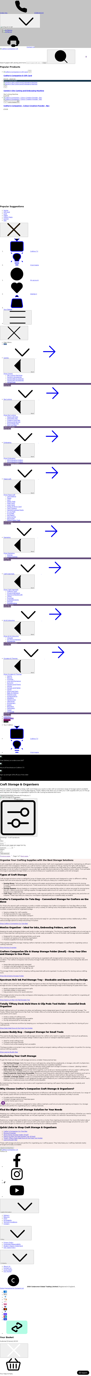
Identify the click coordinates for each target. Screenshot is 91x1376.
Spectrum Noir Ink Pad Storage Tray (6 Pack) (19, 1136)
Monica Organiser (10, 1133)
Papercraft (8, 479)
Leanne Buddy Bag (10, 1140)
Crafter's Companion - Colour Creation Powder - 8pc (26, 106)
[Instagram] (17, 1180)
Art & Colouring (9, 620)
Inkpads (10, 638)
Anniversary (11, 703)
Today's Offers (9, 718)
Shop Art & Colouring (11, 636)
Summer (10, 679)
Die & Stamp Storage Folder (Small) (16, 1135)
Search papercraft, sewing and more (13, 63)
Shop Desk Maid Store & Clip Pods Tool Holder (16, 1028)
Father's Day (11, 700)
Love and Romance (14, 681)
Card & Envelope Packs (15, 510)
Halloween (11, 708)
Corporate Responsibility (12, 1244)
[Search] (61, 57)
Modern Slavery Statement (13, 1246)
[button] (86, 57)
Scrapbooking (12, 603)
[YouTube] (17, 1196)
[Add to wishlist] (29, 71)
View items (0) (5, 853)
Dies (5, 220)
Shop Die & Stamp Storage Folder (12, 976)
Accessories (11, 641)
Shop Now (7, 385)
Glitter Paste (8, 217)
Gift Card (7, 212)
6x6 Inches (11, 518)
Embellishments (13, 600)
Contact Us (30, 47)
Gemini (6, 219)
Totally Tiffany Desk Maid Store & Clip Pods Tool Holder (23, 1138)
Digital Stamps (12, 556)
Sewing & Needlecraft (15, 595)
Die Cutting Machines (14, 375)
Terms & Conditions (10, 1222)
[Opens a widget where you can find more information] (83, 1373)
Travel (9, 710)
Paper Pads (11, 501)
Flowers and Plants (14, 684)
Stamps (9, 555)
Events (6, 722)
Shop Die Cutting (10, 415)
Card (5, 214)
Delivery (6, 1215)
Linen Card (11, 505)
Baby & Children (13, 693)
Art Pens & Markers (14, 639)
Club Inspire (8, 1270)
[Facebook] (17, 1166)
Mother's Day (11, 695)
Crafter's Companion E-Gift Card (18, 76)
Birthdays (10, 706)
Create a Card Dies (13, 420)
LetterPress (11, 382)
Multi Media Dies (13, 424)
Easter (9, 705)
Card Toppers (12, 508)
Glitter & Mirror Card (14, 507)
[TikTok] (5, 1183)
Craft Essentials (9, 574)
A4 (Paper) (11, 515)
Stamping (7, 537)
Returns (6, 1217)
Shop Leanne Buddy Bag (9, 1052)
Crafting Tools (12, 591)
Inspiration (7, 717)
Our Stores (7, 1271)
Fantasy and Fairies (13, 688)
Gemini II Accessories (14, 377)
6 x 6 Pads (10, 513)
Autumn (10, 683)
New (5, 344)
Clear (44, 63)
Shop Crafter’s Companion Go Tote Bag (14, 923)
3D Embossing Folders (15, 462)
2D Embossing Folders (15, 460)
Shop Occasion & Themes (13, 674)
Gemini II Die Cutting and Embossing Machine (24, 91)
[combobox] (34, 63)
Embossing (8, 442)
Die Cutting (8, 399)
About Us (7, 1266)
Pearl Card (11, 503)
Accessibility (8, 1220)
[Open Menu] (18, 317)
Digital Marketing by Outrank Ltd (12, 1288)
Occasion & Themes (11, 658)
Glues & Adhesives (13, 593)
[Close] (14, 230)
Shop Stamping (9, 553)
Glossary (7, 1224)
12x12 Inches (11, 517)
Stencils (10, 601)
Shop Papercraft (9, 495)
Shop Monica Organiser (8, 947)
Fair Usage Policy (10, 1247)
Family (9, 689)
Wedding (10, 698)
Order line (22, 13)
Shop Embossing (9, 458)
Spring (6, 210)
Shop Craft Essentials (11, 590)
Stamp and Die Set (13, 422)
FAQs (5, 1219)
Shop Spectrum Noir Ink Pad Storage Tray (15, 1000)
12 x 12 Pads (11, 512)
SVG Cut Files (12, 425)
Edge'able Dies (12, 418)
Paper (6, 215)
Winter (9, 686)
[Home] (9, 49)
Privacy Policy (8, 1242)
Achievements (12, 696)
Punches (10, 598)
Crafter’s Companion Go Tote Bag (15, 1131)
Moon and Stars (12, 691)
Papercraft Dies (12, 417)
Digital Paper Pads (13, 520)
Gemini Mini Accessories (15, 380)
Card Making (11, 496)
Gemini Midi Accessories (15, 379)
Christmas (10, 711)
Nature (9, 678)
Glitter (9, 596)
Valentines (10, 701)
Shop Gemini (8, 374)
